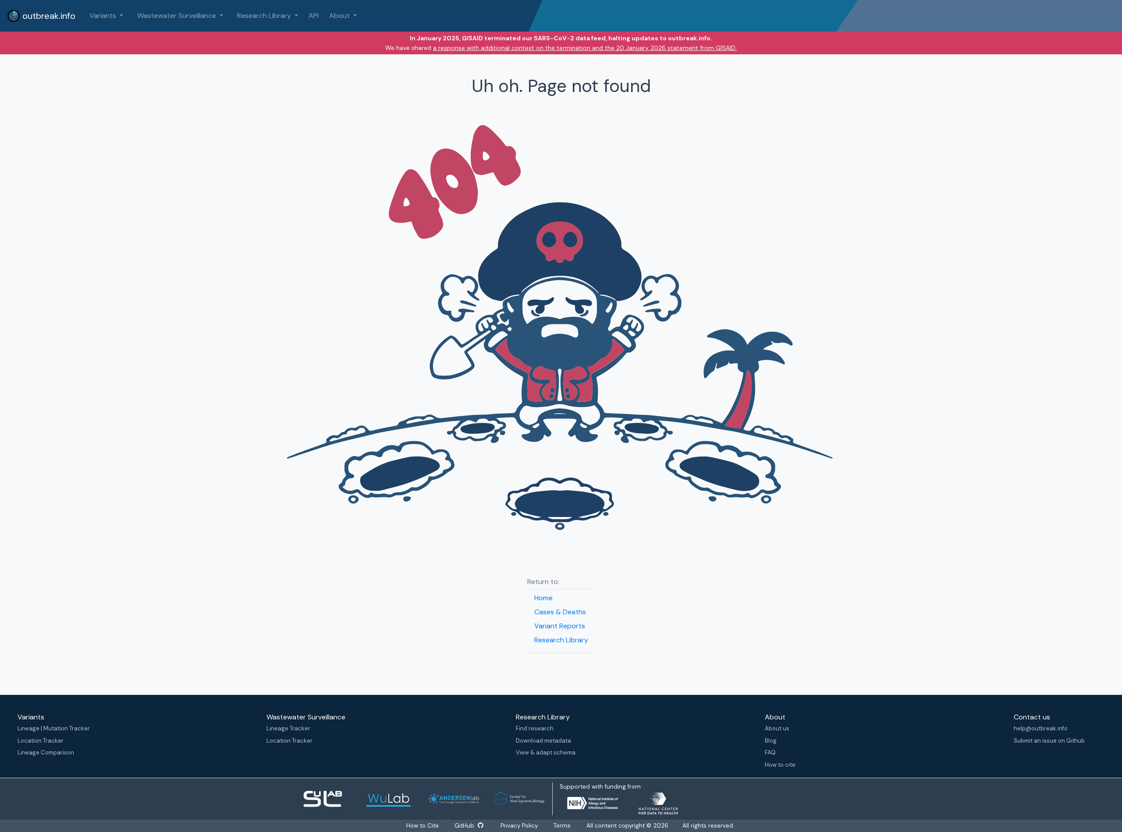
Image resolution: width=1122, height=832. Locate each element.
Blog (771, 740)
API (314, 15)
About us (777, 728)
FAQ (770, 752)
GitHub (465, 825)
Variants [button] (103, 15)
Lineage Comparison (46, 752)
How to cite (780, 764)
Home (543, 597)
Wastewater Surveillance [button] (177, 15)
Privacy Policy (519, 825)
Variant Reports (559, 625)
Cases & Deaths (560, 611)
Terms (562, 825)
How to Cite (423, 825)
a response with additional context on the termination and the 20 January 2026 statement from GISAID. (585, 48)
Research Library (561, 639)
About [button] (340, 15)
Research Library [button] (265, 15)
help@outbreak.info (1041, 728)
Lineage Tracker (288, 728)
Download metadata (543, 740)
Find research (535, 728)
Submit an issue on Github (1049, 740)
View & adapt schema (545, 752)
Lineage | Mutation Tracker (54, 728)
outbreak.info (47, 15)
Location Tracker (41, 740)
